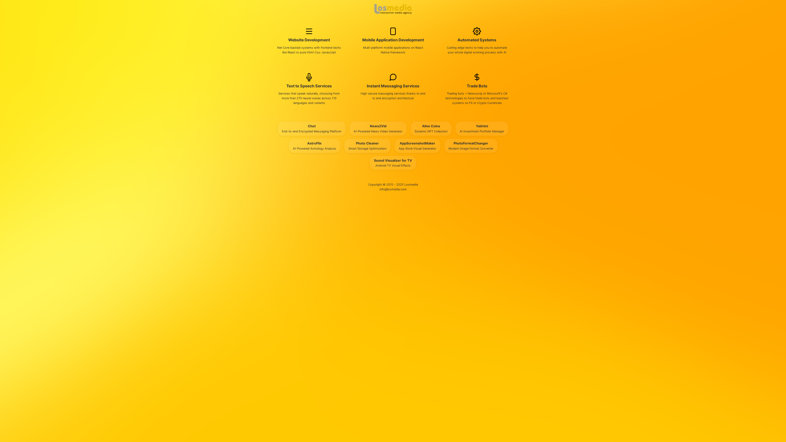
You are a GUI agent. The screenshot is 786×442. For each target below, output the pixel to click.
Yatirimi (482, 128)
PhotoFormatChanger (470, 145)
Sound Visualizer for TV (393, 162)
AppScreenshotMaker (417, 145)
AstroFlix (314, 145)
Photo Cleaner (367, 145)
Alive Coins (431, 128)
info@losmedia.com (393, 189)
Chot (311, 128)
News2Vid (378, 128)
